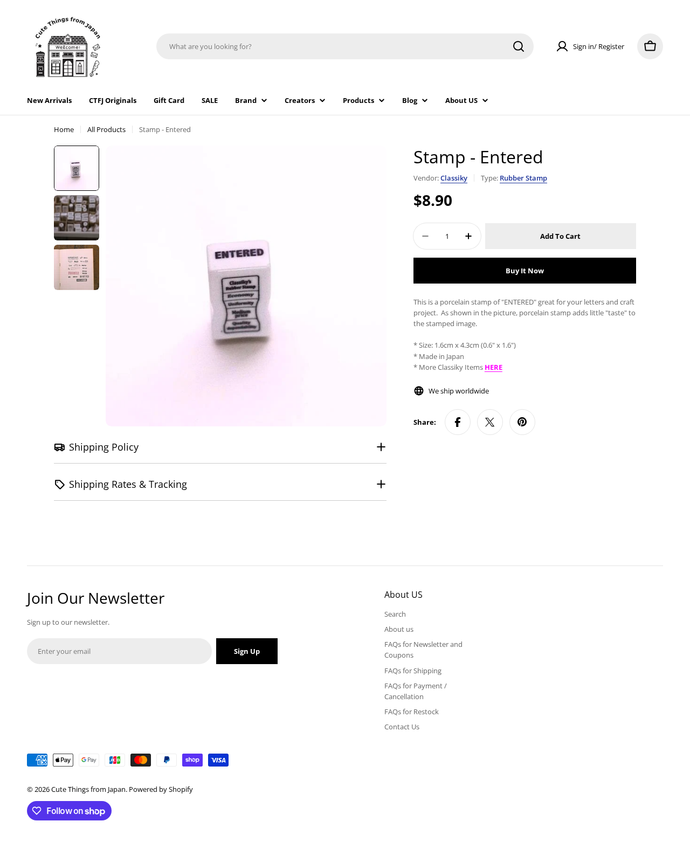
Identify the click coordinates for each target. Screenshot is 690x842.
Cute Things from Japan (88, 789)
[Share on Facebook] (458, 422)
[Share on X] (490, 422)
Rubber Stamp (523, 178)
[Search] (518, 46)
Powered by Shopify (161, 789)
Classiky (453, 178)
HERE (493, 367)
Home (64, 129)
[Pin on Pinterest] (522, 422)
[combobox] (345, 46)
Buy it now (525, 270)
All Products (106, 129)
